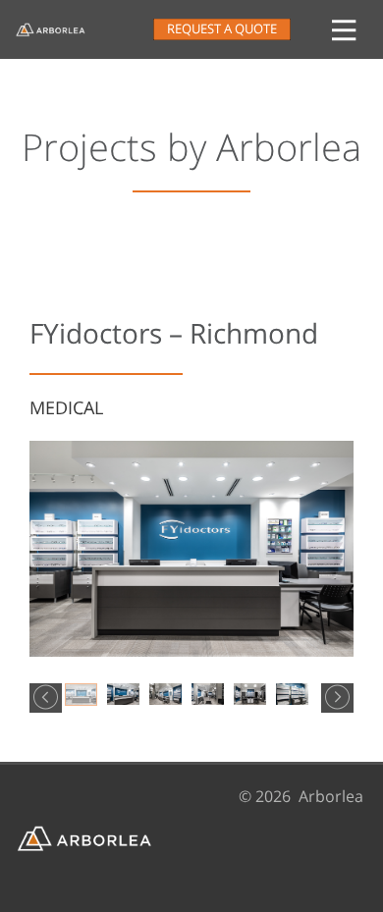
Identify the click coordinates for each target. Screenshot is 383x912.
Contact (37, 491)
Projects (39, 389)
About (29, 288)
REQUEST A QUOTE (222, 29)
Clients (32, 440)
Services (40, 338)
